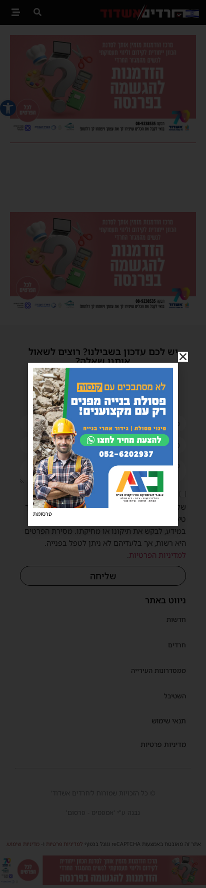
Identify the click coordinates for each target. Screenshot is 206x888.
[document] (103, 444)
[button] (183, 357)
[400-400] (103, 505)
